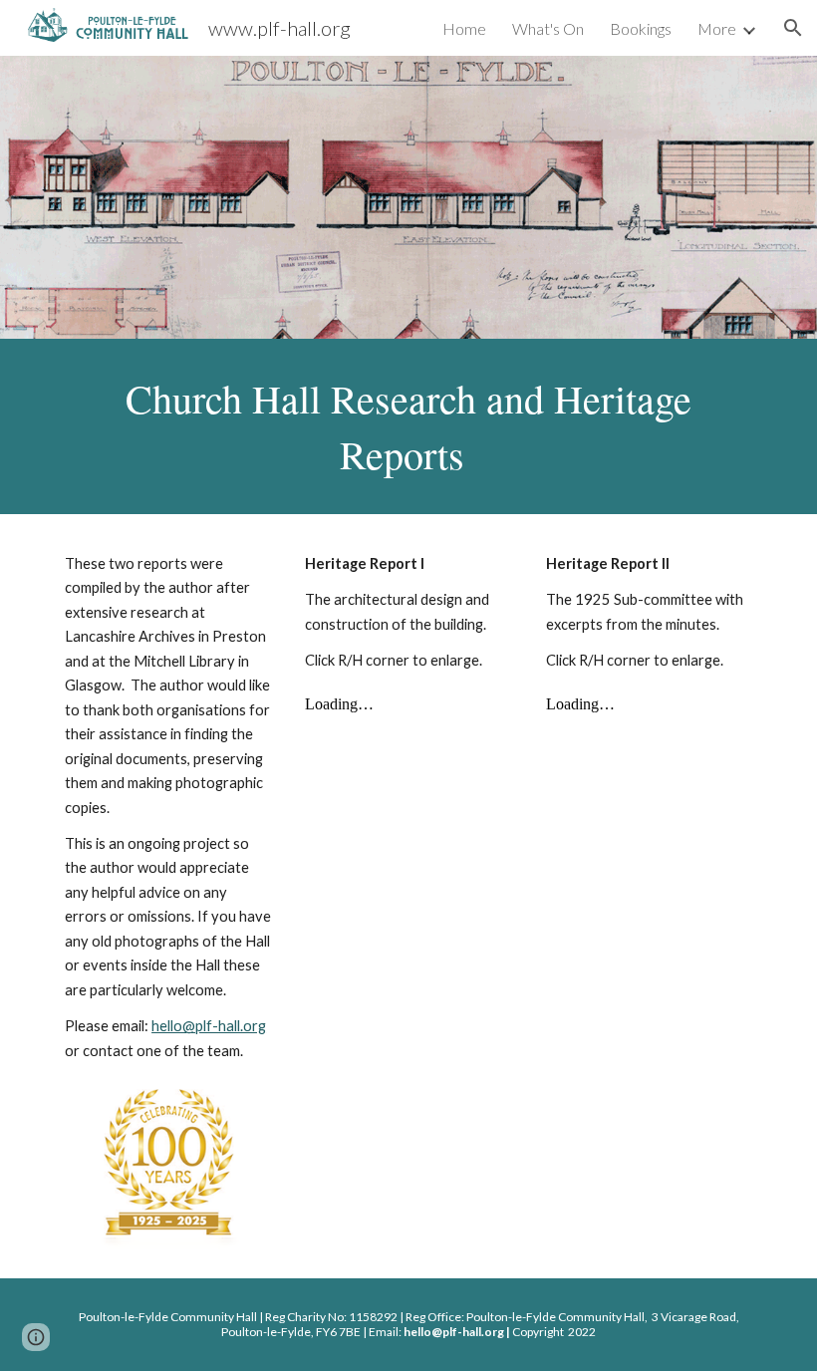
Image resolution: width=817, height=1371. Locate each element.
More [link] (716, 28)
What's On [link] (548, 28)
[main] (408, 426)
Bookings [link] (641, 28)
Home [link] (464, 28)
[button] (793, 28)
